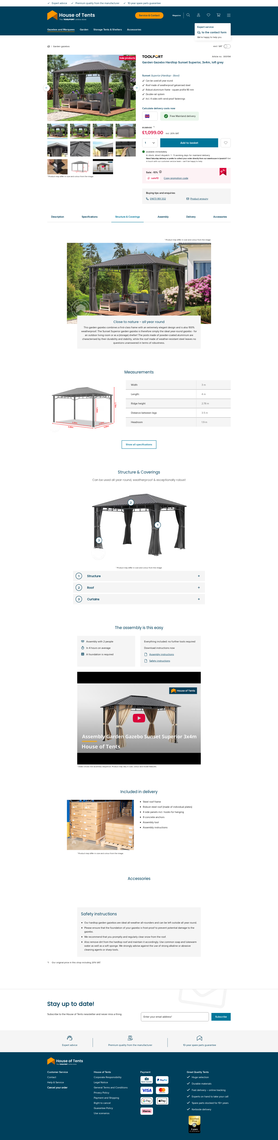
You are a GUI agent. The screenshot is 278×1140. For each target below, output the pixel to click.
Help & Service (55, 1082)
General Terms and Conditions (111, 1087)
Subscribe (221, 1017)
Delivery (191, 217)
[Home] (49, 46)
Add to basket (189, 143)
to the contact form (214, 32)
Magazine (176, 15)
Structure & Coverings (127, 217)
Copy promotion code (176, 178)
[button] (218, 15)
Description (57, 217)
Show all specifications (139, 444)
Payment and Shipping (106, 1098)
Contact (51, 1077)
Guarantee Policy (103, 1108)
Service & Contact (149, 15)
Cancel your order (57, 1087)
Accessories (220, 217)
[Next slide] (136, 88)
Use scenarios (101, 1113)
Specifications (89, 217)
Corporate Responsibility (107, 1077)
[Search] (188, 15)
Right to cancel (102, 1103)
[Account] (198, 15)
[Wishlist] (208, 16)
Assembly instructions (161, 654)
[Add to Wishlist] (226, 142)
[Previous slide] (46, 88)
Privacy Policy (101, 1092)
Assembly (163, 217)
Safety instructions (159, 661)
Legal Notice (101, 1082)
